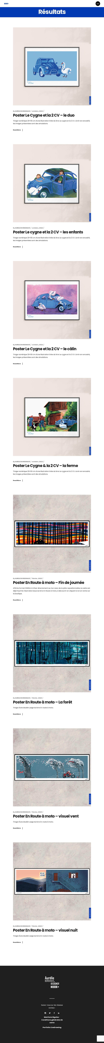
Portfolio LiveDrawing (52, 1027)
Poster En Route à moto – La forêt (42, 702)
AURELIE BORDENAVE (22, 111)
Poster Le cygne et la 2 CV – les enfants (48, 232)
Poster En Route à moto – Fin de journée (48, 582)
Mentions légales (51, 1017)
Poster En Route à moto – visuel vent (46, 816)
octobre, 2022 (37, 111)
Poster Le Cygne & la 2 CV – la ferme (45, 465)
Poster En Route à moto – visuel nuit (45, 930)
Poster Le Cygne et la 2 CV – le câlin (44, 349)
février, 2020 (37, 578)
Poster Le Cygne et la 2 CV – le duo (43, 115)
